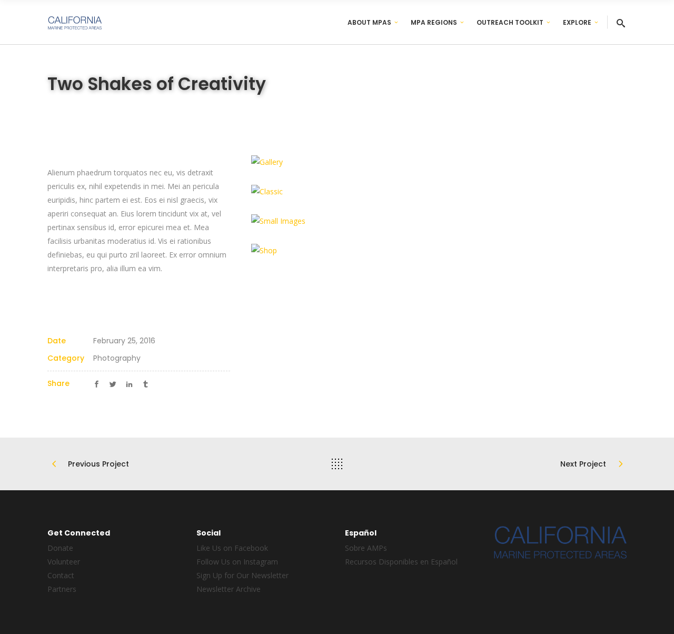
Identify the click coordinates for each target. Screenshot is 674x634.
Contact (60, 575)
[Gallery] (341, 162)
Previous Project (98, 464)
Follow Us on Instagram (237, 562)
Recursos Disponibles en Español (401, 562)
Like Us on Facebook (232, 548)
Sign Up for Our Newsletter (242, 575)
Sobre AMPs (366, 548)
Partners (61, 589)
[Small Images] (341, 221)
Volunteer (63, 562)
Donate (60, 548)
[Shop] (341, 250)
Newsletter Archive (228, 589)
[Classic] (341, 192)
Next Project (583, 464)
